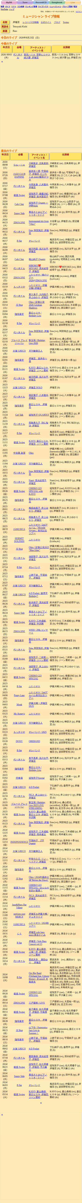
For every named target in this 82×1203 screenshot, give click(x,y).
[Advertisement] (41, 105)
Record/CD (41, 2)
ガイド (7, 6)
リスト (13, 6)
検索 (2, 6)
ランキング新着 (31, 6)
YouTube (4, 9)
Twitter (66, 22)
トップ (11, 9)
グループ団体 (67, 6)
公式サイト (46, 22)
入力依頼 (20, 6)
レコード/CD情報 (31, 22)
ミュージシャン (55, 6)
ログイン (79, 11)
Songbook (57, 2)
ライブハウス (43, 6)
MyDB (9, 2)
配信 (75, 6)
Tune (25, 2)
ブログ (57, 22)
